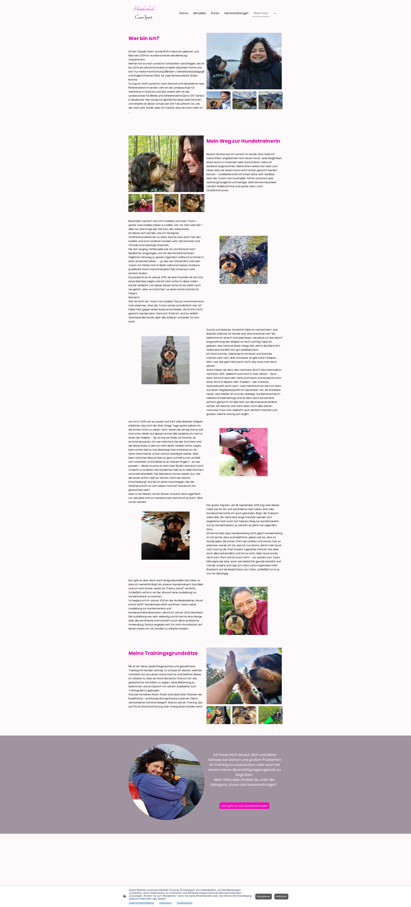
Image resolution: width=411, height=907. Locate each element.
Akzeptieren (263, 896)
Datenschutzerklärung (141, 903)
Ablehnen (281, 896)
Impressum (165, 903)
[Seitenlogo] (143, 23)
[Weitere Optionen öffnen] (274, 13)
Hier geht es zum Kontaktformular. (244, 806)
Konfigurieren (184, 903)
